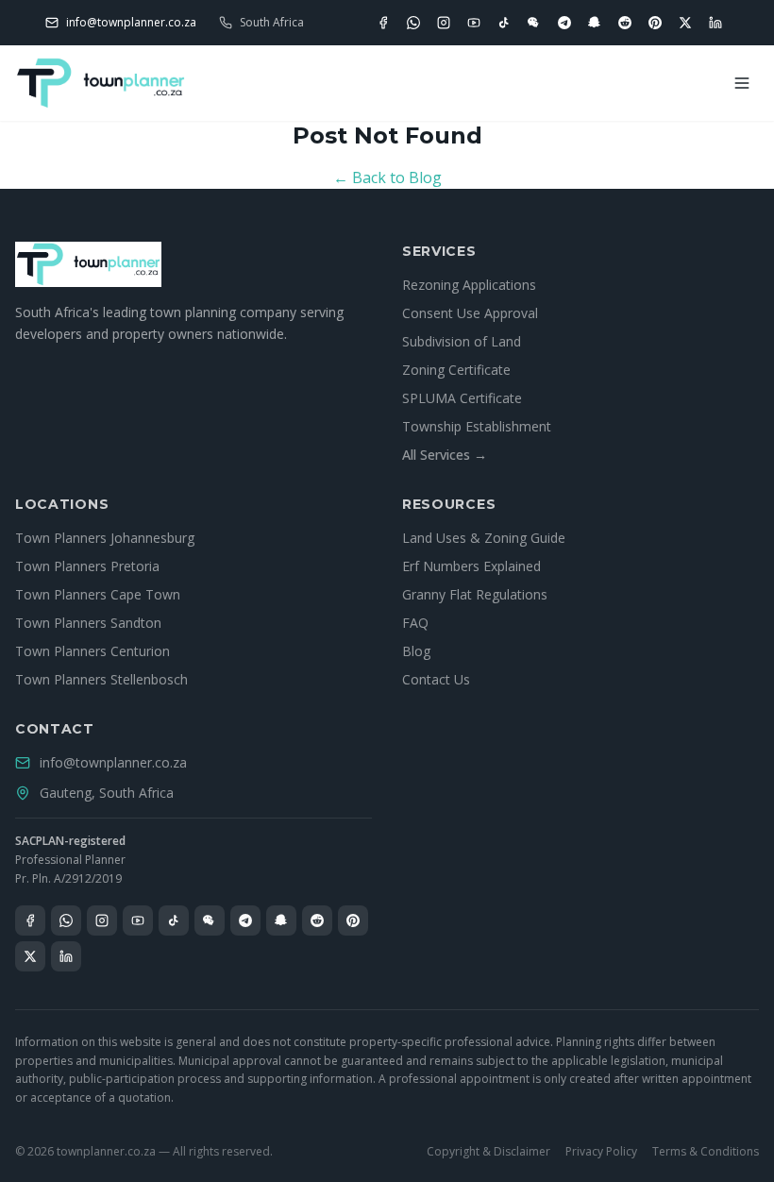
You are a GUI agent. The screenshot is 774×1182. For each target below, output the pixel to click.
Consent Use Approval (470, 313)
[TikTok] (504, 22)
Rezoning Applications (469, 285)
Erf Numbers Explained (471, 566)
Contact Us (436, 679)
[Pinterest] (655, 22)
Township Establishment (476, 426)
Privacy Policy (601, 1151)
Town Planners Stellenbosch (101, 679)
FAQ (415, 623)
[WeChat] (534, 22)
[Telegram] (564, 22)
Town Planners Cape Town (97, 594)
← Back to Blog (387, 177)
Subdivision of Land (461, 341)
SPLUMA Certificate (462, 398)
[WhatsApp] (413, 22)
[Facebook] (383, 22)
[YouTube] (474, 22)
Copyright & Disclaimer (488, 1151)
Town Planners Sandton (88, 623)
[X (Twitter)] (685, 22)
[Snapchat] (594, 22)
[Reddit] (625, 22)
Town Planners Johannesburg (104, 538)
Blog (416, 651)
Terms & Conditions (705, 1151)
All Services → (444, 455)
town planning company (223, 312)
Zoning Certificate (456, 370)
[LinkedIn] (715, 22)
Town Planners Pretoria (87, 566)
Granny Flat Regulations (474, 594)
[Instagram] (443, 22)
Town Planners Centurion (92, 651)
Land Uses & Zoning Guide (483, 538)
